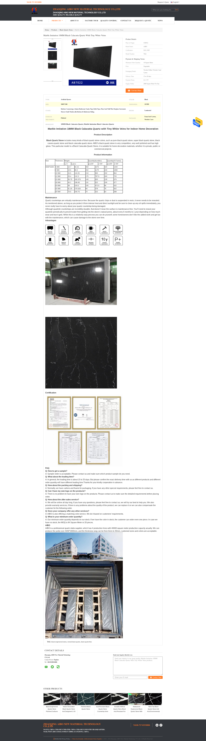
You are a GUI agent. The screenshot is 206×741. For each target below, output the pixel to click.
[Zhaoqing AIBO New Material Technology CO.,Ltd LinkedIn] (157, 725)
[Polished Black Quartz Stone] (85, 699)
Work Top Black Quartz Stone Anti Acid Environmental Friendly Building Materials (153, 711)
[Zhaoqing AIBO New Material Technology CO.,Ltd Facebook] (161, 725)
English (175, 2)
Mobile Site (58, 739)
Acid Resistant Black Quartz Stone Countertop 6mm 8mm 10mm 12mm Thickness (102, 711)
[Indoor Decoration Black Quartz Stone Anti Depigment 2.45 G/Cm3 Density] (68, 699)
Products (56, 20)
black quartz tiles (86, 642)
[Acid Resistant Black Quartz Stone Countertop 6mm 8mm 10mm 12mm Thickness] (102, 699)
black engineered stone (59, 642)
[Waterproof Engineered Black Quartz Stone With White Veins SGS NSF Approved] (136, 699)
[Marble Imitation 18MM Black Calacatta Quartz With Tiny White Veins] (52, 45)
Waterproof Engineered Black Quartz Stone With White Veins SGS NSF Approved (136, 711)
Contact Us (126, 20)
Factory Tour (91, 20)
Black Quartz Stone (66, 30)
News (160, 20)
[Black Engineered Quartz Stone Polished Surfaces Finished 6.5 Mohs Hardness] (52, 699)
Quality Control (108, 20)
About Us (74, 20)
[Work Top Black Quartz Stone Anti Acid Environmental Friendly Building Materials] (153, 699)
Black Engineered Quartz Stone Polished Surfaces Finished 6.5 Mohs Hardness (52, 711)
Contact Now (136, 90)
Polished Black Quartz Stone (86, 708)
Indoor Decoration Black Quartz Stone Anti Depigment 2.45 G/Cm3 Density (68, 710)
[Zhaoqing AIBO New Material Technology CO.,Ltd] (40, 10)
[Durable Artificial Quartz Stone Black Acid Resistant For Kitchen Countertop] (119, 699)
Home (40, 20)
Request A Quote (163, 2)
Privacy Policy (66, 739)
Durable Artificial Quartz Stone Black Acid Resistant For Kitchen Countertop (119, 710)
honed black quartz (74, 642)
